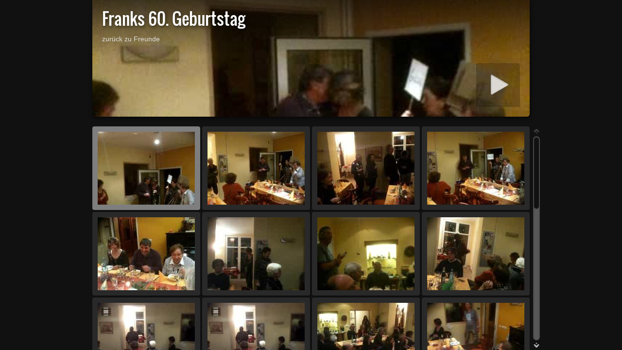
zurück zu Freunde (131, 39)
